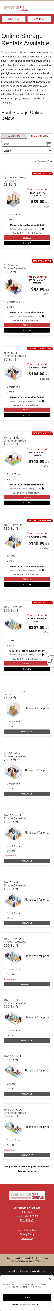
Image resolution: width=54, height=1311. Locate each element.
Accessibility (27, 1238)
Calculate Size (45, 161)
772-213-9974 (27, 1220)
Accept (27, 1297)
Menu (47, 19)
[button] (49, 1278)
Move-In (27, 237)
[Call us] (50, 661)
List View (15, 136)
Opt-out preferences (20, 1304)
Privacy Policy (34, 1304)
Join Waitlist (27, 731)
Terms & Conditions (27, 1230)
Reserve (27, 243)
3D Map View (41, 136)
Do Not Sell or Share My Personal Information (27, 1271)
